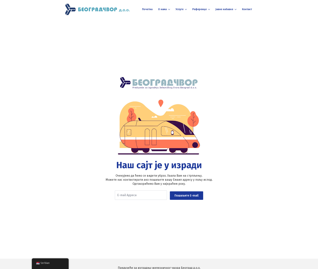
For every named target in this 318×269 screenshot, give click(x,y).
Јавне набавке (224, 9)
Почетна (147, 9)
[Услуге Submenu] (185, 9)
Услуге (179, 9)
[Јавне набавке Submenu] (235, 9)
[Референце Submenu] (209, 9)
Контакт (247, 9)
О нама (162, 9)
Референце (199, 9)
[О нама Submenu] (169, 9)
